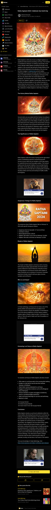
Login (47, 2)
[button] (8, 9)
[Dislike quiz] (42, 480)
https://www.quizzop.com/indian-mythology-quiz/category (33, 443)
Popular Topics (5, 6)
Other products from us (5, 55)
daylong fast (32, 71)
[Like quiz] (25, 480)
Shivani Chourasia (25, 14)
